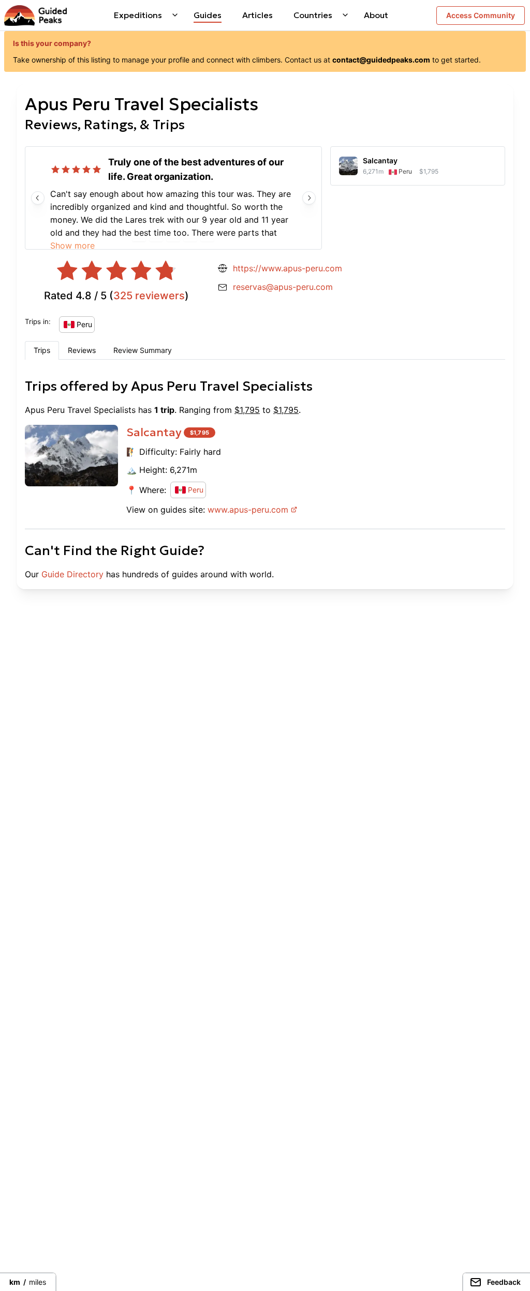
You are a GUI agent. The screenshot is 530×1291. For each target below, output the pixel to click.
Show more (72, 245)
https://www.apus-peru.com (287, 268)
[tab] (42, 350)
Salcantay (154, 432)
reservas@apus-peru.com (283, 287)
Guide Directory (72, 574)
